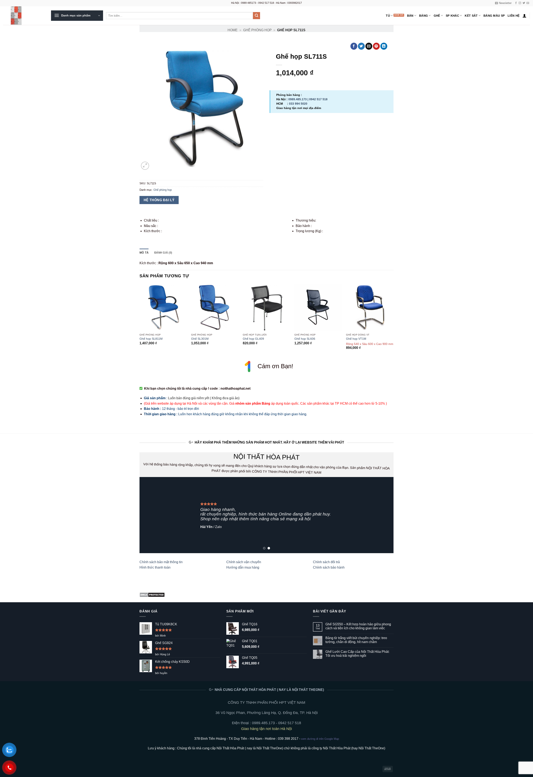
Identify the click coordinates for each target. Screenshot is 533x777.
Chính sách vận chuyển (243, 562)
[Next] (393, 320)
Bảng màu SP (494, 15)
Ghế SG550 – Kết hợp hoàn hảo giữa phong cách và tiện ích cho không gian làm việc (358, 626)
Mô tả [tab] (143, 252)
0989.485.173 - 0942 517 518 (276, 723)
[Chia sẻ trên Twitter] (361, 46)
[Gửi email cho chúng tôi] (528, 3)
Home (233, 30)
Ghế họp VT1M (356, 338)
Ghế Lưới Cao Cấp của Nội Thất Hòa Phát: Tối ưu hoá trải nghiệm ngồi (357, 653)
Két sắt (471, 15)
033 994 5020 (298, 103)
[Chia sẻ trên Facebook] (353, 46)
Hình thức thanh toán (155, 567)
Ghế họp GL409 (253, 338)
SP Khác (452, 15)
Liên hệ (513, 15)
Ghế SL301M (200, 338)
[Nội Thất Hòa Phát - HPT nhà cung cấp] (24, 15)
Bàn (410, 15)
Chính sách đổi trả (326, 562)
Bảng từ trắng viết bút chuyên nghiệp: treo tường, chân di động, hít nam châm (356, 640)
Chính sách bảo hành (329, 567)
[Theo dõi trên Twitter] (524, 3)
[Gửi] (256, 15)
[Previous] (140, 320)
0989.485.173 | (298, 99)
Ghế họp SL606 (304, 338)
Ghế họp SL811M (151, 338)
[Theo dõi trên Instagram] (520, 3)
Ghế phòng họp (257, 30)
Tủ (388, 15)
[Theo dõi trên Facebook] (516, 3)
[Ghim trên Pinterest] (376, 46)
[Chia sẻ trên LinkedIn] (383, 46)
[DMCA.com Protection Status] (152, 594)
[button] (503, 3)
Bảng (423, 15)
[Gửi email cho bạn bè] (368, 46)
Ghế (437, 15)
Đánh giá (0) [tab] (163, 252)
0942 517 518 (318, 99)
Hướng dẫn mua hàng (242, 567)
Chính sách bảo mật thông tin (161, 562)
